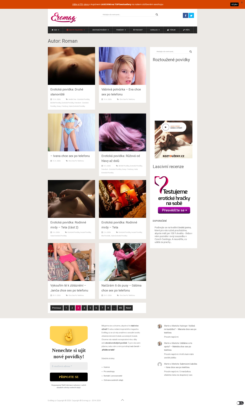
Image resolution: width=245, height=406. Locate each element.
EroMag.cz (52, 401)
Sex (55, 30)
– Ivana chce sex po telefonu (70, 156)
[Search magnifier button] (157, 14)
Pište (187, 30)
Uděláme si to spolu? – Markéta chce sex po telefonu (178, 346)
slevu (86, 4)
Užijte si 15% (77, 4)
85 (120, 308)
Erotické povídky (100, 30)
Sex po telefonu (76, 30)
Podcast (139, 30)
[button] (240, 403)
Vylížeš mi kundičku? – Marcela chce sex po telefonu (180, 329)
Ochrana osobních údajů (113, 380)
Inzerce (107, 367)
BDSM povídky (55, 103)
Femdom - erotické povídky (111, 169)
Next (128, 308)
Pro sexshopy (109, 371)
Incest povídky (85, 232)
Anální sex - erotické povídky (79, 99)
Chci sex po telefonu (127, 99)
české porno (184, 227)
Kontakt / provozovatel (113, 376)
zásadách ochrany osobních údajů (69, 387)
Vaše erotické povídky (77, 106)
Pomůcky (120, 30)
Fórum (172, 30)
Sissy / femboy (62, 106)
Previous (56, 308)
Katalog (154, 30)
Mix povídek (105, 236)
